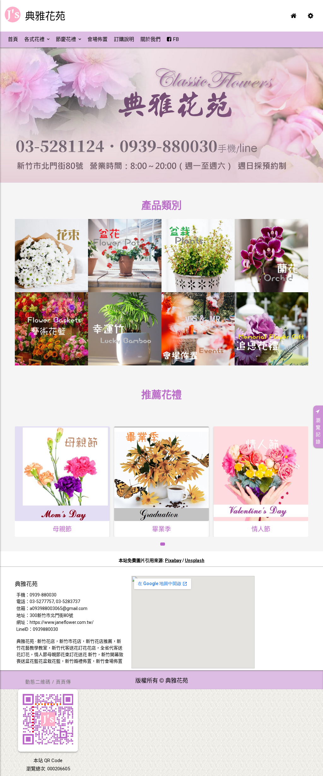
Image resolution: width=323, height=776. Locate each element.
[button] (13, 39)
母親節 (260, 531)
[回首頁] (293, 16)
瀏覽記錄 (318, 431)
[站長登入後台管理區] (310, 16)
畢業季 (62, 529)
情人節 (161, 529)
